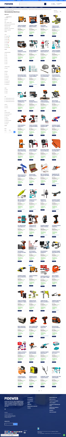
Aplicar (14, 132)
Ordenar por (55, 10)
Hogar (20, 7)
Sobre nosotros (52, 399)
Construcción (13, 7)
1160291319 (6, 412)
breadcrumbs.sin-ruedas (47, 9)
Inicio (5, 9)
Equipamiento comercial (33, 7)
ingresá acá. (53, 431)
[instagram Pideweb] (5, 409)
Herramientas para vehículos (17, 9)
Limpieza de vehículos (32, 9)
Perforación (6, 19)
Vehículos (25, 7)
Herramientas (7, 7)
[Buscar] (45, 4)
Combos (41, 7)
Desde (5, 130)
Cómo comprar (52, 402)
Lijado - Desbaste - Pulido (8, 22)
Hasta (10, 130)
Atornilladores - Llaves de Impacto (9, 28)
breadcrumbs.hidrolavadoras (39, 9)
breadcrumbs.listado (9, 9)
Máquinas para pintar (8, 25)
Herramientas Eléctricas (25, 9)
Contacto (51, 410)
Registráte (54, 4)
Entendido (12, 435)
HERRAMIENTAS (9, 16)
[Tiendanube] (40, 433)
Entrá (53, 3)
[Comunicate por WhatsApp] (64, 435)
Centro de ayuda (52, 412)
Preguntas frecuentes (53, 401)
